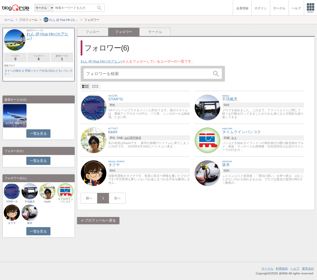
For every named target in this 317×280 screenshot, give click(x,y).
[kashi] (94, 140)
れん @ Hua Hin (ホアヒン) (101, 61)
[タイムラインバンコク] (207, 140)
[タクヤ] (94, 173)
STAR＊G (11, 201)
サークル (155, 32)
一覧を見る (38, 133)
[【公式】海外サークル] (15, 115)
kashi (47, 201)
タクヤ (12, 223)
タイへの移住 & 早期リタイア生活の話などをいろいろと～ (38, 72)
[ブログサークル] (15, 7)
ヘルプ (294, 268)
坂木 (29, 223)
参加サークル (62, 58)
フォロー (92, 32)
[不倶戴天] (207, 107)
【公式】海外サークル (14, 124)
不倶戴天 (30, 201)
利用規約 (282, 268)
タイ (234, 137)
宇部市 (137, 137)
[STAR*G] (94, 107)
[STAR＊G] (12, 191)
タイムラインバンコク (65, 200)
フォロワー (38, 58)
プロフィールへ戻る (100, 220)
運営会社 (308, 268)
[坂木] (207, 173)
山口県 (128, 137)
